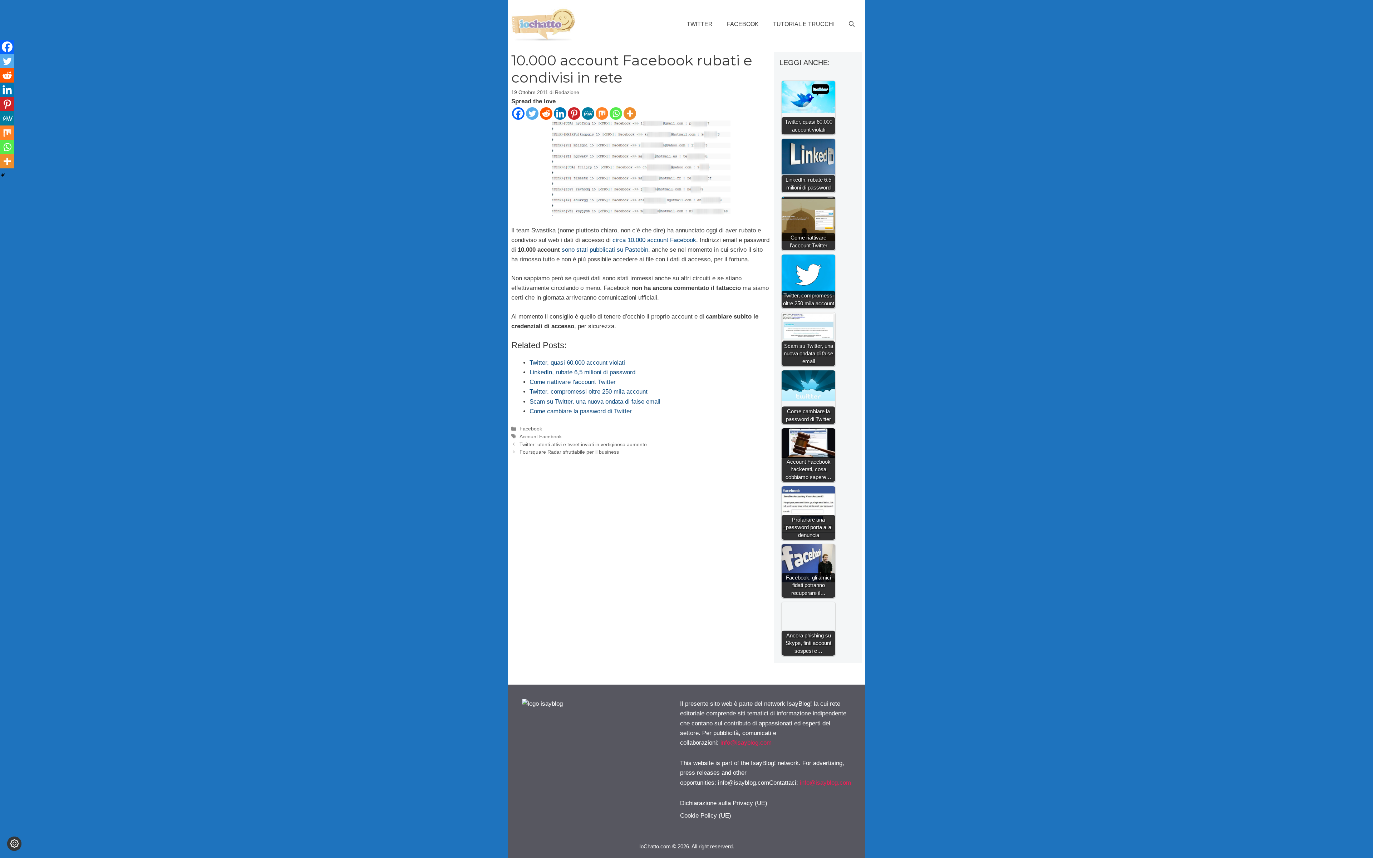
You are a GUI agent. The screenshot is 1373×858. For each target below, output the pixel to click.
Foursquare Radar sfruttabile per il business (569, 452)
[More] (630, 113)
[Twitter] (532, 113)
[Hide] (3, 175)
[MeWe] (588, 113)
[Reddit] (546, 113)
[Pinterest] (574, 113)
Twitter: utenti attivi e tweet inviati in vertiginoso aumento (583, 444)
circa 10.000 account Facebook (654, 240)
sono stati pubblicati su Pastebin (605, 249)
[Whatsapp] (616, 113)
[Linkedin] (560, 113)
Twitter (700, 24)
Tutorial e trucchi (804, 24)
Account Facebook (541, 436)
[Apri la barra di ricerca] (852, 24)
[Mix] (602, 113)
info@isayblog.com (746, 742)
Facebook (743, 24)
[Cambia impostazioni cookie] (14, 844)
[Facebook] (518, 113)
